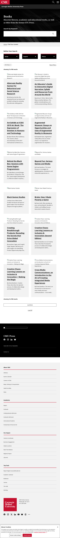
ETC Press (7, 65)
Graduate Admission (9, 417)
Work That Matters (8, 449)
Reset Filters (53, 65)
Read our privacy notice (40, 532)
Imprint (25, 56)
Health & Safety (7, 388)
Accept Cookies (27, 535)
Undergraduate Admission (10, 413)
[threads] (25, 514)
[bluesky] (15, 339)
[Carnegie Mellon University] (5, 2)
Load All (30, 310)
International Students (9, 421)
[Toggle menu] (58, 2)
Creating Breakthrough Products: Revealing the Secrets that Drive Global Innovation (15, 234)
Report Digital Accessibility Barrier (12, 471)
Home (5, 44)
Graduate (6, 409)
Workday (6, 490)
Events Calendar (8, 376)
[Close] (57, 527)
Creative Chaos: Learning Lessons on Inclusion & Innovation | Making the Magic (16, 274)
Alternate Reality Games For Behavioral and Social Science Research (14, 88)
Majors (5, 405)
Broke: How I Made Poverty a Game (43, 198)
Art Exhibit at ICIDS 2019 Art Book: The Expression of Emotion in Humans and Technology (15, 127)
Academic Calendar (8, 474)
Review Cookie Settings (15, 535)
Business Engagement (9, 442)
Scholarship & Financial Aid (10, 424)
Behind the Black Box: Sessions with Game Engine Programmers (15, 165)
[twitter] (11, 514)
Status (44, 56)
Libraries (6, 457)
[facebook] (4, 339)
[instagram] (8, 339)
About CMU (7, 367)
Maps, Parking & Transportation (11, 384)
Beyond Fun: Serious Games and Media (43, 162)
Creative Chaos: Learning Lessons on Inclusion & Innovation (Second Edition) (44, 233)
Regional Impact (7, 453)
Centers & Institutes (8, 438)
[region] (30, 531)
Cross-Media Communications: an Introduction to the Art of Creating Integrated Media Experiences (44, 276)
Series (6, 56)
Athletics (6, 372)
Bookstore (6, 478)
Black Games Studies (16, 197)
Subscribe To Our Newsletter (11, 346)
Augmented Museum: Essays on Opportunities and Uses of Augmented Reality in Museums (43, 127)
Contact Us (6, 352)
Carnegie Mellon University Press (12, 6)
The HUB (6, 486)
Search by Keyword (10, 29)
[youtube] (18, 514)
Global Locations (8, 446)
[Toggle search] (53, 2)
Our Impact (7, 433)
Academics (7, 400)
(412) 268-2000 (22, 503)
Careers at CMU (7, 380)
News (5, 392)
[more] (29, 514)
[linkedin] (11, 339)
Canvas (5, 482)
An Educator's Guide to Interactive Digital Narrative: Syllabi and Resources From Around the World (44, 89)
